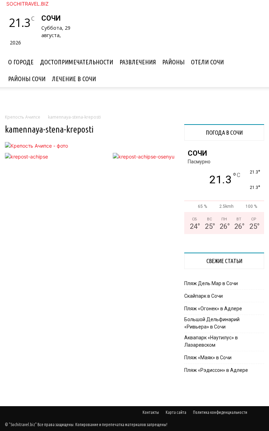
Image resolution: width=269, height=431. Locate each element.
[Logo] (5, 50)
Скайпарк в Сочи (203, 296)
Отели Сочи (207, 61)
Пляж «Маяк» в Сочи (208, 357)
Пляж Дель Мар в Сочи (211, 283)
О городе (21, 61)
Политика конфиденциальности (220, 412)
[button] (255, 54)
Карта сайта (176, 412)
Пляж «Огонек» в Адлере (213, 308)
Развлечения (137, 61)
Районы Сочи (27, 78)
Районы (173, 61)
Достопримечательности (76, 61)
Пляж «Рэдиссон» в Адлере (216, 370)
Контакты (151, 412)
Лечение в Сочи (74, 78)
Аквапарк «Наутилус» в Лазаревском (211, 341)
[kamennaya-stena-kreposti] (36, 146)
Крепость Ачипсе (22, 117)
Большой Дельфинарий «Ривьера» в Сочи (212, 323)
